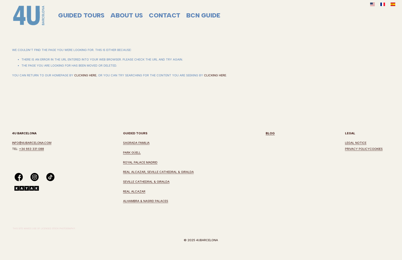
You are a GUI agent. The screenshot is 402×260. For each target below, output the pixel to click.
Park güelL (132, 152)
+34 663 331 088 (31, 149)
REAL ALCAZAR (134, 191)
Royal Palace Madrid (140, 162)
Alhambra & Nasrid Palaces (145, 201)
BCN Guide (203, 15)
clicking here (85, 75)
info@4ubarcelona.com (31, 143)
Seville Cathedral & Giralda (146, 181)
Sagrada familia (136, 143)
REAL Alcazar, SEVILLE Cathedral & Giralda (158, 172)
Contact (164, 15)
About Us (127, 15)
